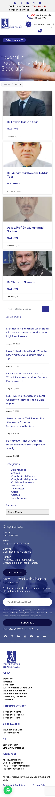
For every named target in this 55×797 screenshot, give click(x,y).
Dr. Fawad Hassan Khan (22, 122)
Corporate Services (19, 10)
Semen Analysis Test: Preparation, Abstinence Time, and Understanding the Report (25, 422)
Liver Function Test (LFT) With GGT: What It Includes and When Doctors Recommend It (26, 377)
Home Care (17, 485)
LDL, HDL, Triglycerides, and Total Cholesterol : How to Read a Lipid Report (25, 399)
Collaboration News (22, 482)
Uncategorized (19, 498)
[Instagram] (33, 2)
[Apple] (37, 635)
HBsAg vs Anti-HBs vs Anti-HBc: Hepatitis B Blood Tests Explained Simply (25, 444)
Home (7, 84)
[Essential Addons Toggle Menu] (48, 40)
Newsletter (17, 488)
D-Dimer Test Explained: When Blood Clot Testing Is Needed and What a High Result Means (27, 332)
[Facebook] (15, 2)
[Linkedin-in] (27, 2)
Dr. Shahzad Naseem (21, 282)
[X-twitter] (21, 2)
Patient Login (13, 40)
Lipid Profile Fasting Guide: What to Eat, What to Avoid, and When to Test (26, 354)
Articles (15, 473)
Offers (14, 491)
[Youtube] (40, 2)
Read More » (13, 129)
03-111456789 (10, 535)
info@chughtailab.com (16, 543)
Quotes (15, 495)
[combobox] (39, 24)
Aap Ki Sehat (18, 470)
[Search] (28, 24)
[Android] (44, 635)
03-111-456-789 (38, 18)
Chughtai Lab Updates (24, 479)
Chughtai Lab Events (23, 476)
